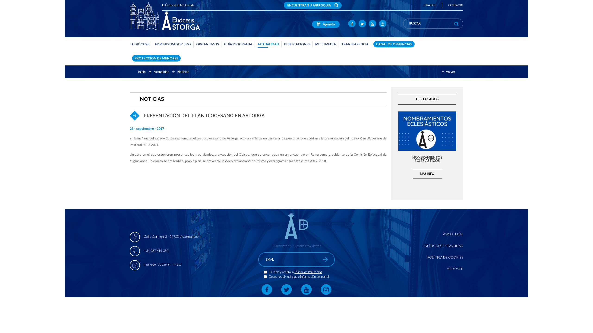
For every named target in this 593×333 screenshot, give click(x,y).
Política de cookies (445, 257)
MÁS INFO (427, 174)
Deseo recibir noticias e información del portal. (299, 276)
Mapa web (455, 269)
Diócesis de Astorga (178, 5)
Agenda (328, 24)
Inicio (142, 71)
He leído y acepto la (281, 272)
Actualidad (161, 71)
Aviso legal (453, 234)
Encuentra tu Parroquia (309, 5)
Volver (450, 71)
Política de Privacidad (308, 272)
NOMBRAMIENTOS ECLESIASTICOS (427, 159)
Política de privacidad (442, 246)
